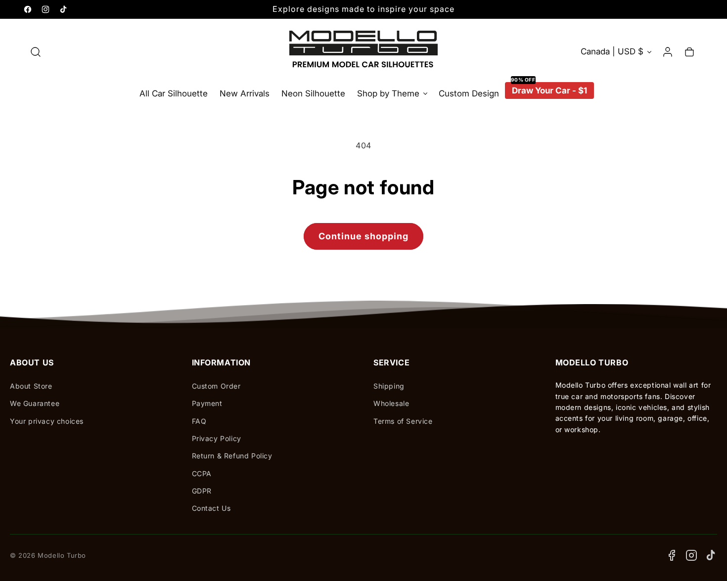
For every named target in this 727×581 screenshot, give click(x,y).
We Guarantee (34, 403)
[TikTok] (711, 555)
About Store (31, 386)
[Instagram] (691, 555)
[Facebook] (672, 555)
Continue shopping (363, 236)
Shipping (389, 386)
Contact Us (211, 508)
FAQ (199, 421)
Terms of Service (403, 421)
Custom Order (216, 386)
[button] (35, 52)
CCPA (202, 473)
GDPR (202, 491)
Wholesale (391, 403)
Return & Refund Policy (232, 455)
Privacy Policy (216, 438)
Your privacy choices (47, 421)
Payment (207, 403)
